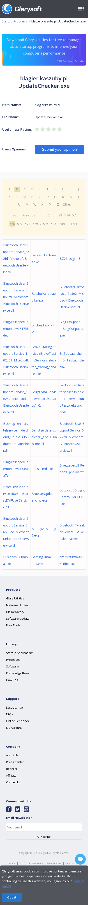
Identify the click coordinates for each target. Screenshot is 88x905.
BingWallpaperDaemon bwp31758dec (16, 328)
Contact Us (13, 782)
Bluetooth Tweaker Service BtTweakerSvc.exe (72, 532)
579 (35, 224)
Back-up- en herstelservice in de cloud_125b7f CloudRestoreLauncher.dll (16, 437)
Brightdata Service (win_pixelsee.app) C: (44, 398)
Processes (13, 660)
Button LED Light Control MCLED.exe (72, 497)
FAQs (9, 714)
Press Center (15, 762)
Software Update (18, 619)
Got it (11, 897)
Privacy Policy (36, 863)
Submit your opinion (59, 149)
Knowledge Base (17, 673)
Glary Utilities (15, 598)
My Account (14, 728)
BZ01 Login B (70, 258)
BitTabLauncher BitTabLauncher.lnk (72, 360)
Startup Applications (20, 653)
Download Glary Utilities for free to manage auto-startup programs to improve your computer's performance (45, 50)
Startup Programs (15, 21)
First (15, 215)
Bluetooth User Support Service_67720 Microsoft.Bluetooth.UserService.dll (72, 437)
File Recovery (15, 612)
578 (27, 224)
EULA (22, 863)
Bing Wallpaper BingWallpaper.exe (72, 328)
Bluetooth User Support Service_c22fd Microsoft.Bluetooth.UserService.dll (16, 258)
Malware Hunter (17, 605)
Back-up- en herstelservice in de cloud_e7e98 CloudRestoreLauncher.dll (72, 398)
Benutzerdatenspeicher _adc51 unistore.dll (44, 437)
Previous (28, 215)
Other (67, 204)
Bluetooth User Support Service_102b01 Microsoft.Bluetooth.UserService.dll (16, 360)
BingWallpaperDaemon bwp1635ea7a (16, 469)
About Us (12, 755)
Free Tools (13, 625)
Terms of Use (72, 863)
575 (74, 215)
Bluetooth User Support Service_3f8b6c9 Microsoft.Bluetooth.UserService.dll (16, 297)
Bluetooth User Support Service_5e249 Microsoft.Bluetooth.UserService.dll (16, 398)
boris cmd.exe (42, 469)
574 (67, 215)
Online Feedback (17, 721)
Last (74, 224)
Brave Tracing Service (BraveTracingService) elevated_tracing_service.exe (44, 360)
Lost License (14, 707)
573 (59, 215)
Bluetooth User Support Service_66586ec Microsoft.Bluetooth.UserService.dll (16, 532)
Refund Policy (54, 863)
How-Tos (12, 680)
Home (12, 863)
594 (46, 224)
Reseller (11, 769)
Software (12, 666)
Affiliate (11, 775)
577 (20, 224)
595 (53, 224)
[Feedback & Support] (80, 859)
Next (63, 224)
